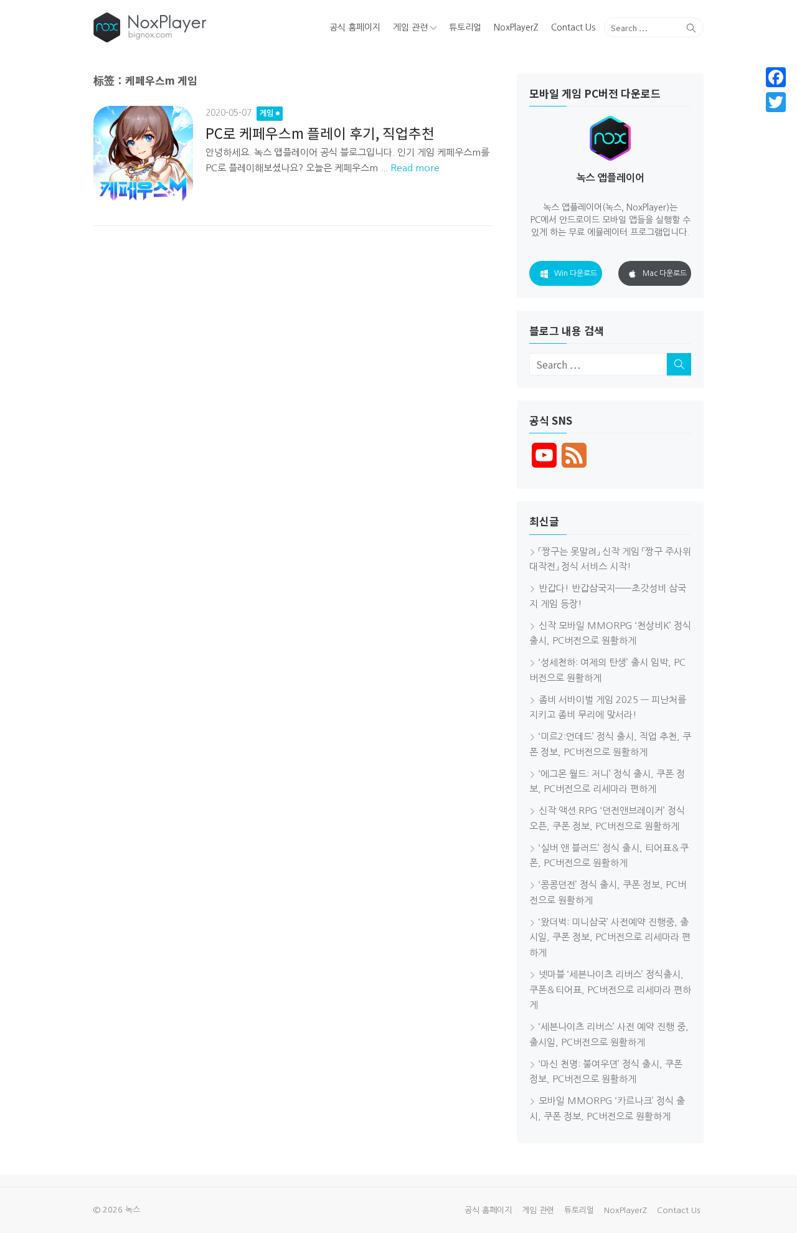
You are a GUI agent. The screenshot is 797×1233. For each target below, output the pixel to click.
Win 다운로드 (575, 273)
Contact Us (573, 27)
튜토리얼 (465, 27)
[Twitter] (775, 102)
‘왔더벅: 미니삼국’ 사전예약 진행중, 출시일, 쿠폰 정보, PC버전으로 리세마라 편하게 (610, 937)
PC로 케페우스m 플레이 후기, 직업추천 (320, 133)
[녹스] (190, 27)
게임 (266, 113)
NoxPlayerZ (516, 27)
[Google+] (775, 117)
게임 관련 (410, 27)
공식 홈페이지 (354, 27)
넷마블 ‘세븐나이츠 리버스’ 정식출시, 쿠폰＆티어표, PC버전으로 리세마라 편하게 (610, 990)
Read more (415, 167)
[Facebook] (775, 77)
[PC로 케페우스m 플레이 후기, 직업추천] (143, 156)
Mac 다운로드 (665, 273)
